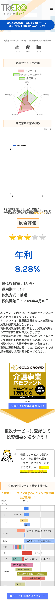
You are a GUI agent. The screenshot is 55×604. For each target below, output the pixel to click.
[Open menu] (51, 8)
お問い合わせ (39, 213)
